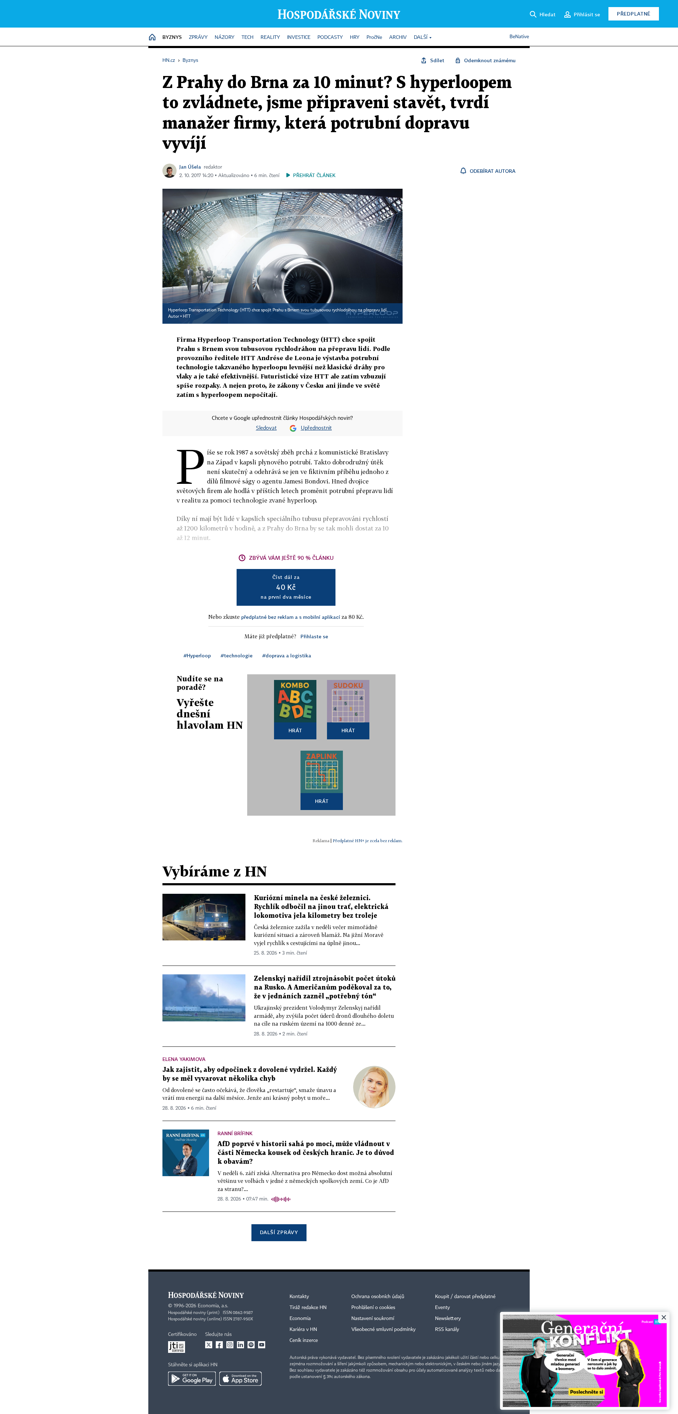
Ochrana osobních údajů (377, 1296)
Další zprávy (279, 1232)
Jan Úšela (190, 167)
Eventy (442, 1307)
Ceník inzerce (304, 1340)
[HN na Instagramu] (229, 1344)
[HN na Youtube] (261, 1344)
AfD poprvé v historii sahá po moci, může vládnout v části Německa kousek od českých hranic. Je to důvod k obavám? (306, 1153)
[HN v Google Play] (192, 1379)
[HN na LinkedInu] (240, 1344)
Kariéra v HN (303, 1329)
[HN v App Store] (240, 1379)
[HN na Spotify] (251, 1344)
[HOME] (152, 37)
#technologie (236, 655)
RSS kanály (447, 1329)
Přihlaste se (314, 636)
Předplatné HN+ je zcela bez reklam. (368, 840)
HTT (187, 317)
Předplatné (633, 14)
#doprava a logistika (286, 655)
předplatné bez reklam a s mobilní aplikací (290, 617)
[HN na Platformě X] (208, 1344)
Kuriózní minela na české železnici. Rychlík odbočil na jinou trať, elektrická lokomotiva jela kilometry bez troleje (321, 907)
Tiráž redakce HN (308, 1307)
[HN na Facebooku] (219, 1344)
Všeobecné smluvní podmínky (383, 1329)
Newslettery (448, 1318)
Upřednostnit (316, 428)
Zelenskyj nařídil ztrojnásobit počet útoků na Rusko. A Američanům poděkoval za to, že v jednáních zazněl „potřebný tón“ (325, 987)
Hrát (295, 730)
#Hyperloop (197, 655)
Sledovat (266, 428)
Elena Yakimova (184, 1059)
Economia (300, 1318)
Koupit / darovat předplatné (465, 1296)
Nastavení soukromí (372, 1318)
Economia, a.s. (213, 1305)
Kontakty (299, 1296)
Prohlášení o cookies (373, 1307)
